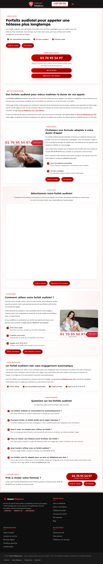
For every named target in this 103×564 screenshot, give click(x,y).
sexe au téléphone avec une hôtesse (31, 110)
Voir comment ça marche (33, 351)
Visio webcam (57, 536)
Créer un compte (13, 45)
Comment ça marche (10, 536)
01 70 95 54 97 (51, 58)
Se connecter (28, 45)
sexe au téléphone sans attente (37, 323)
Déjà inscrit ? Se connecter (51, 76)
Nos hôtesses (57, 517)
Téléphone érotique (59, 510)
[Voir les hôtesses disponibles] (79, 323)
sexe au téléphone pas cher (86, 114)
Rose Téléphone (17, 560)
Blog (54, 521)
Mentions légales (9, 539)
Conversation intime (60, 514)
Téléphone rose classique (61, 539)
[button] (73, 4)
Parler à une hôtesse (60, 507)
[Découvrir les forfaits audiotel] (24, 153)
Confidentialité (8, 547)
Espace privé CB (58, 532)
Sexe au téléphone (59, 503)
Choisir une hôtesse (13, 351)
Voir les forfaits (51, 70)
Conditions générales (10, 543)
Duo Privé (38, 560)
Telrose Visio (28, 560)
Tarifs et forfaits (8, 532)
